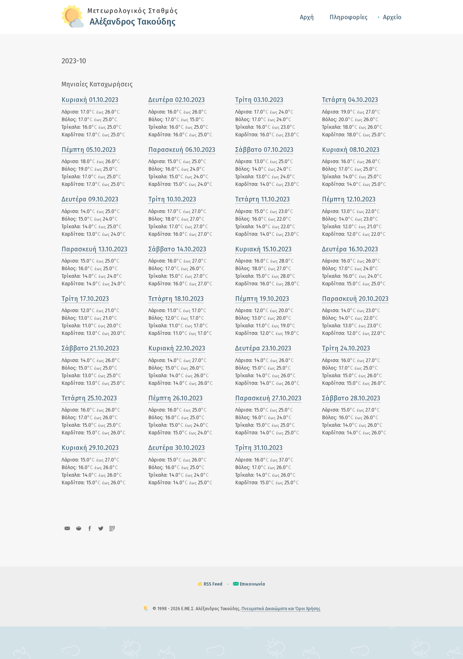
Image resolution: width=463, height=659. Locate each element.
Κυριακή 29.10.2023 (90, 448)
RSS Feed (213, 584)
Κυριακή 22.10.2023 (176, 348)
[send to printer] (78, 528)
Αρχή (307, 17)
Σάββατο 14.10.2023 (177, 249)
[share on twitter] (100, 528)
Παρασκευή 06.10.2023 (181, 150)
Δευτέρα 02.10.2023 (176, 100)
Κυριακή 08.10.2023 (350, 150)
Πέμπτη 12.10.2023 (348, 199)
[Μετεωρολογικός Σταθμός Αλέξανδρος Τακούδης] (72, 26)
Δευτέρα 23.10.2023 (263, 348)
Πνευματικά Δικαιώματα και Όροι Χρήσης (281, 608)
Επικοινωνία (252, 584)
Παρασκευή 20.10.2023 (355, 299)
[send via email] (67, 528)
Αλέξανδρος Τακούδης (132, 22)
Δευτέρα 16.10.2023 (350, 249)
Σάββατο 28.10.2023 (351, 398)
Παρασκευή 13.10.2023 (94, 249)
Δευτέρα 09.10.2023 (89, 199)
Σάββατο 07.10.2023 (264, 150)
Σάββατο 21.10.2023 (90, 348)
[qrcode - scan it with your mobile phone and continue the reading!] (112, 528)
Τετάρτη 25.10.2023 (89, 398)
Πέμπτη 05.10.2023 (88, 150)
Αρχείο (392, 17)
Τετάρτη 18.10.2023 (176, 299)
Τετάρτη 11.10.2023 (262, 199)
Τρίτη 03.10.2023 (259, 100)
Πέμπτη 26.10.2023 (175, 398)
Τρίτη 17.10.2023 (85, 299)
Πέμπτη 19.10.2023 (262, 299)
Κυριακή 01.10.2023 (89, 100)
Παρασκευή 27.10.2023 (268, 398)
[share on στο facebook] (89, 528)
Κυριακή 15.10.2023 (263, 249)
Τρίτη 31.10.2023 (259, 448)
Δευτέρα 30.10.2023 (176, 448)
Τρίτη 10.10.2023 (172, 199)
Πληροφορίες (349, 17)
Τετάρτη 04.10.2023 (350, 100)
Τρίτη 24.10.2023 (346, 348)
